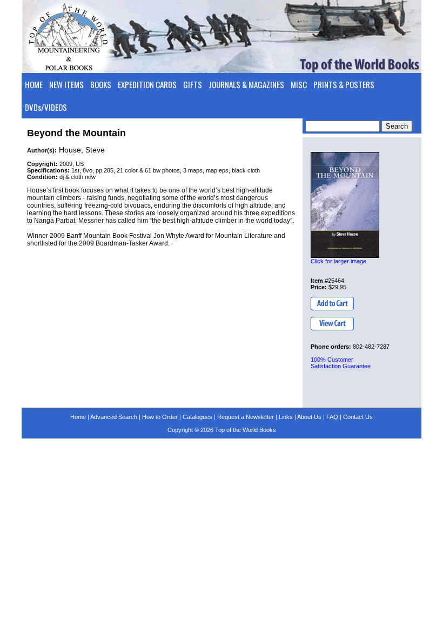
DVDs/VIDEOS (46, 107)
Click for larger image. (339, 261)
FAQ (332, 417)
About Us (309, 417)
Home (78, 417)
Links (286, 417)
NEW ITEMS (66, 84)
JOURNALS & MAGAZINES (246, 84)
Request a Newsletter (245, 417)
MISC (299, 84)
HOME (34, 84)
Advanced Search (113, 417)
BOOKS (100, 84)
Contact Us (358, 417)
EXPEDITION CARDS (147, 84)
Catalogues (197, 417)
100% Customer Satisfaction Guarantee (341, 362)
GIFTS (192, 84)
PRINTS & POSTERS (343, 84)
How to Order (160, 417)
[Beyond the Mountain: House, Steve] (345, 205)
